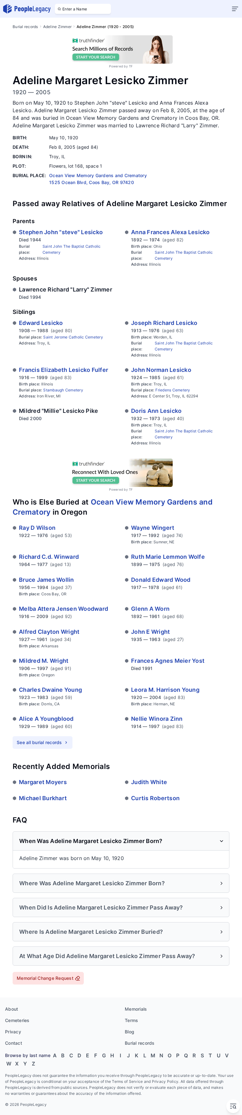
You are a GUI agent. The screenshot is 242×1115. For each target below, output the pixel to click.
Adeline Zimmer (57, 26)
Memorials (136, 1009)
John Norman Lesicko (161, 370)
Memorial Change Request (45, 978)
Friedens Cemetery (172, 390)
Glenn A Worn (150, 608)
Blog (129, 1031)
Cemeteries (17, 1020)
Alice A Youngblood (46, 718)
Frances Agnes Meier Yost (168, 660)
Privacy (13, 1031)
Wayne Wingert (152, 527)
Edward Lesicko (41, 323)
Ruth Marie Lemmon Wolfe (168, 556)
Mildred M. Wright (43, 660)
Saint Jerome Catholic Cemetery (73, 337)
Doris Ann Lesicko (156, 410)
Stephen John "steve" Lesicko (61, 232)
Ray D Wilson (37, 527)
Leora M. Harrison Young (165, 689)
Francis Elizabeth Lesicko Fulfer (63, 370)
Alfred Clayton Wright (49, 631)
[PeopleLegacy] (27, 9)
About (11, 1009)
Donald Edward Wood (161, 579)
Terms (131, 1020)
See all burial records (39, 742)
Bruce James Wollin (46, 579)
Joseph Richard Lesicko (164, 323)
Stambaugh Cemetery (63, 390)
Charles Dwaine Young (50, 689)
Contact (13, 1043)
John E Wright (150, 631)
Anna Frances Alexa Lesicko (170, 232)
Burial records (25, 26)
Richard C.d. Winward (49, 556)
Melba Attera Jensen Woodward (63, 608)
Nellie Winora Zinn (157, 718)
